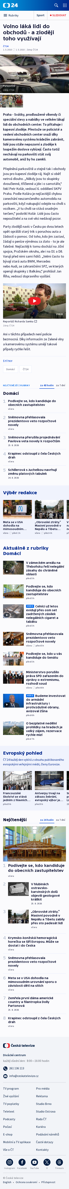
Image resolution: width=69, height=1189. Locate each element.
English (7, 1182)
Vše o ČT (8, 1150)
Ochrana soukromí (26, 1182)
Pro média (42, 1088)
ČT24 (5, 46)
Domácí (10, 369)
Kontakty (42, 1150)
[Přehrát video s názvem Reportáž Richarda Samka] (34, 301)
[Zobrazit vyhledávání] (56, 5)
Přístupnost (48, 1182)
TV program (11, 1088)
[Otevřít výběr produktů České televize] (65, 5)
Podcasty (9, 1119)
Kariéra (41, 1127)
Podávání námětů (47, 1134)
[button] (34, 301)
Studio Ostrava (45, 1111)
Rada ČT (41, 1119)
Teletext (8, 1111)
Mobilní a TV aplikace (17, 1142)
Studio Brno (44, 1104)
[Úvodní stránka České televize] (19, 1045)
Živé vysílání (11, 1096)
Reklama (42, 1096)
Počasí (7, 1127)
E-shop (7, 1134)
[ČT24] (10, 5)
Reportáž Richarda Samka (18, 321)
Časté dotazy (44, 1142)
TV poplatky (11, 1104)
